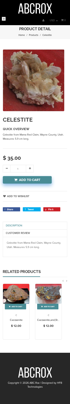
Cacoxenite (16, 320)
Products (33, 35)
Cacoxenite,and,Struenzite (52, 320)
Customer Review (18, 233)
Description (14, 225)
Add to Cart (29, 180)
